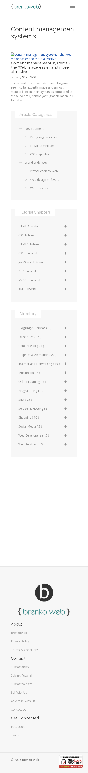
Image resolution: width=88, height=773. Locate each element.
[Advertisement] (44, 510)
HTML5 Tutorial (29, 244)
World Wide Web (36, 162)
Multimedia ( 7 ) (29, 373)
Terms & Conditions (25, 650)
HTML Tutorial (28, 226)
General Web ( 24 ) (31, 346)
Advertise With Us (23, 701)
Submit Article (20, 667)
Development (34, 129)
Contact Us (18, 709)
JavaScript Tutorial (30, 262)
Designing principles (43, 137)
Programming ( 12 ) (31, 391)
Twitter (16, 735)
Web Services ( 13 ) (31, 444)
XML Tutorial (27, 289)
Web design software (44, 180)
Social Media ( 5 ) (30, 426)
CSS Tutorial (26, 235)
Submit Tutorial (21, 675)
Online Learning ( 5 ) (32, 382)
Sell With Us (19, 692)
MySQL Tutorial (29, 280)
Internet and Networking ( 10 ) (39, 364)
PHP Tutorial (27, 271)
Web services (39, 188)
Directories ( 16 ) (29, 337)
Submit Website (21, 684)
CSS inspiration (40, 154)
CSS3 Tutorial (27, 253)
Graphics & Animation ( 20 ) (37, 355)
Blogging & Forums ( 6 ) (34, 328)
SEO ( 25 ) (25, 399)
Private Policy (20, 641)
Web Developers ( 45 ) (33, 435)
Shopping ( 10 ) (28, 417)
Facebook (18, 727)
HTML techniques (42, 146)
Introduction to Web (44, 171)
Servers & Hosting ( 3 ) (34, 408)
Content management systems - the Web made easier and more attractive (40, 67)
